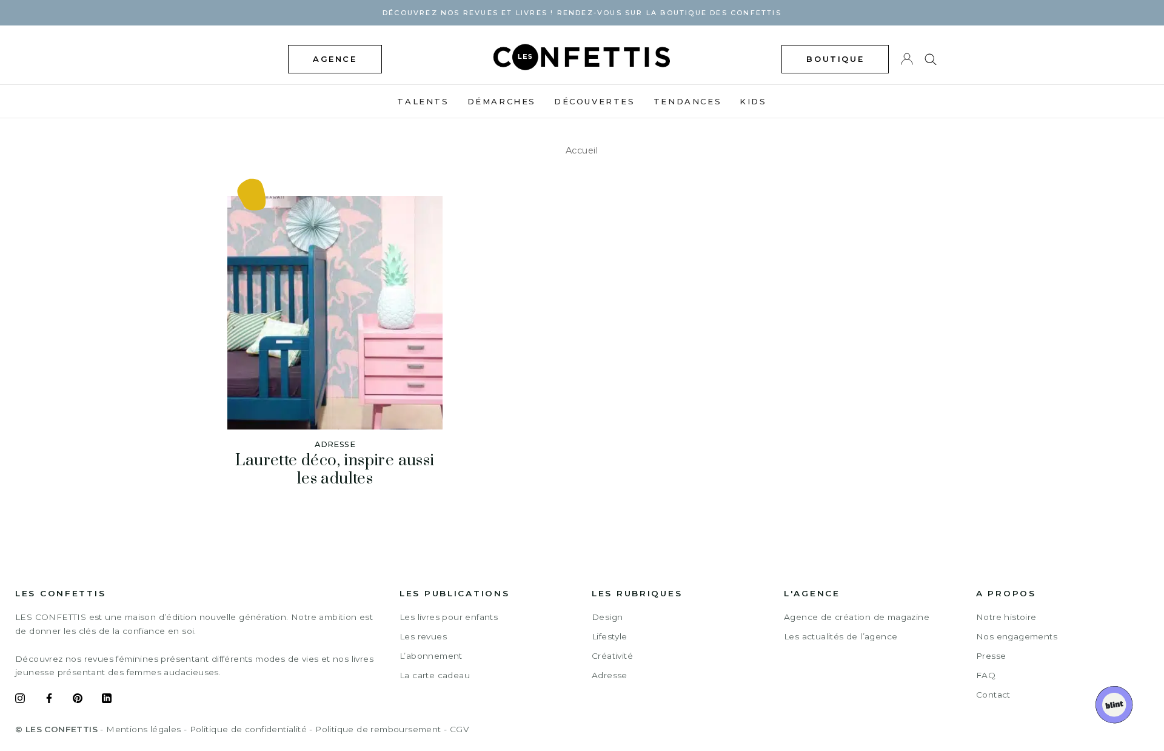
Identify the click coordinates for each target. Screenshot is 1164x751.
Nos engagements (1016, 636)
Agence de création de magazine (856, 617)
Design (607, 617)
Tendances (687, 101)
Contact (993, 694)
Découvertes (594, 101)
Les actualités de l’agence (840, 636)
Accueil (582, 150)
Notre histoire (1006, 617)
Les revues (423, 636)
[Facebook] (49, 700)
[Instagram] (20, 700)
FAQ (985, 675)
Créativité (612, 656)
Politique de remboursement (378, 729)
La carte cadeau (435, 675)
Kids (753, 101)
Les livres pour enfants (449, 617)
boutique (835, 59)
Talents (423, 101)
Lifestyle (609, 636)
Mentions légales (143, 729)
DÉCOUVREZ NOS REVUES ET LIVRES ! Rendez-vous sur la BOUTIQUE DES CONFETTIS (582, 12)
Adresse (609, 675)
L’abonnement (431, 656)
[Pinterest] (77, 700)
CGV (459, 729)
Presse (991, 656)
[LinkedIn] (107, 700)
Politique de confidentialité (248, 729)
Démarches (501, 101)
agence (335, 59)
